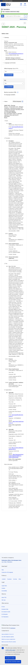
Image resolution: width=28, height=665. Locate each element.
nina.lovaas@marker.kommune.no (15, 53)
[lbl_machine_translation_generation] (17, 92)
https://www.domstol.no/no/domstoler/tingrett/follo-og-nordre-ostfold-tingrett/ (16, 456)
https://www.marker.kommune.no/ (16, 422)
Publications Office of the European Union (11, 560)
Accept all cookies (10, 657)
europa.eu (12, 628)
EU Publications (5, 616)
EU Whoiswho (5, 614)
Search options (23, 19)
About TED (4, 597)
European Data (5, 609)
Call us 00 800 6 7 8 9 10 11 (8, 634)
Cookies (3, 588)
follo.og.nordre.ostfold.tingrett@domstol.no (16, 448)
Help (3, 569)
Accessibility (4, 590)
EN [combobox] (5, 71)
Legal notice (4, 585)
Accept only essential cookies (13, 661)
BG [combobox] (6, 83)
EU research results (6, 611)
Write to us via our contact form (8, 639)
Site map (3, 600)
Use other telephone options (8, 636)
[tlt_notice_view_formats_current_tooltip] (22, 101)
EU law (3, 606)
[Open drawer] (3, 24)
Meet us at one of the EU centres (9, 641)
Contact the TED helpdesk (7, 572)
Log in (21, 5)
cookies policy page (10, 650)
